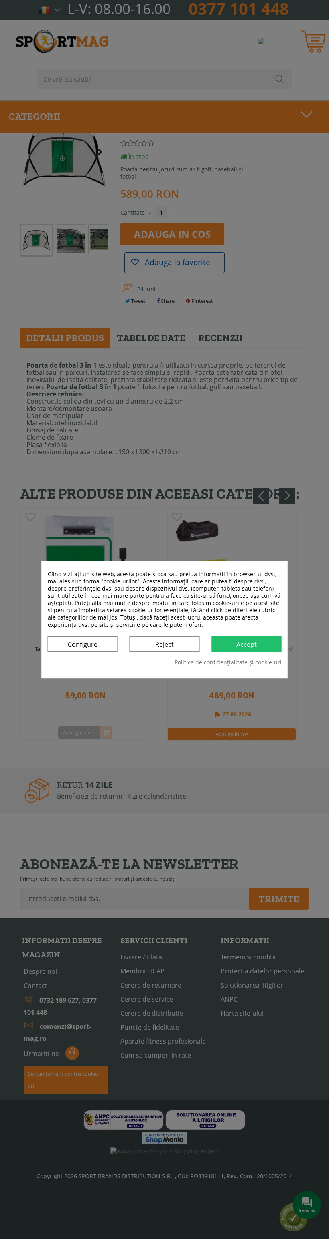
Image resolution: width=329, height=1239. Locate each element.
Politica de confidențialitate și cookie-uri (228, 662)
